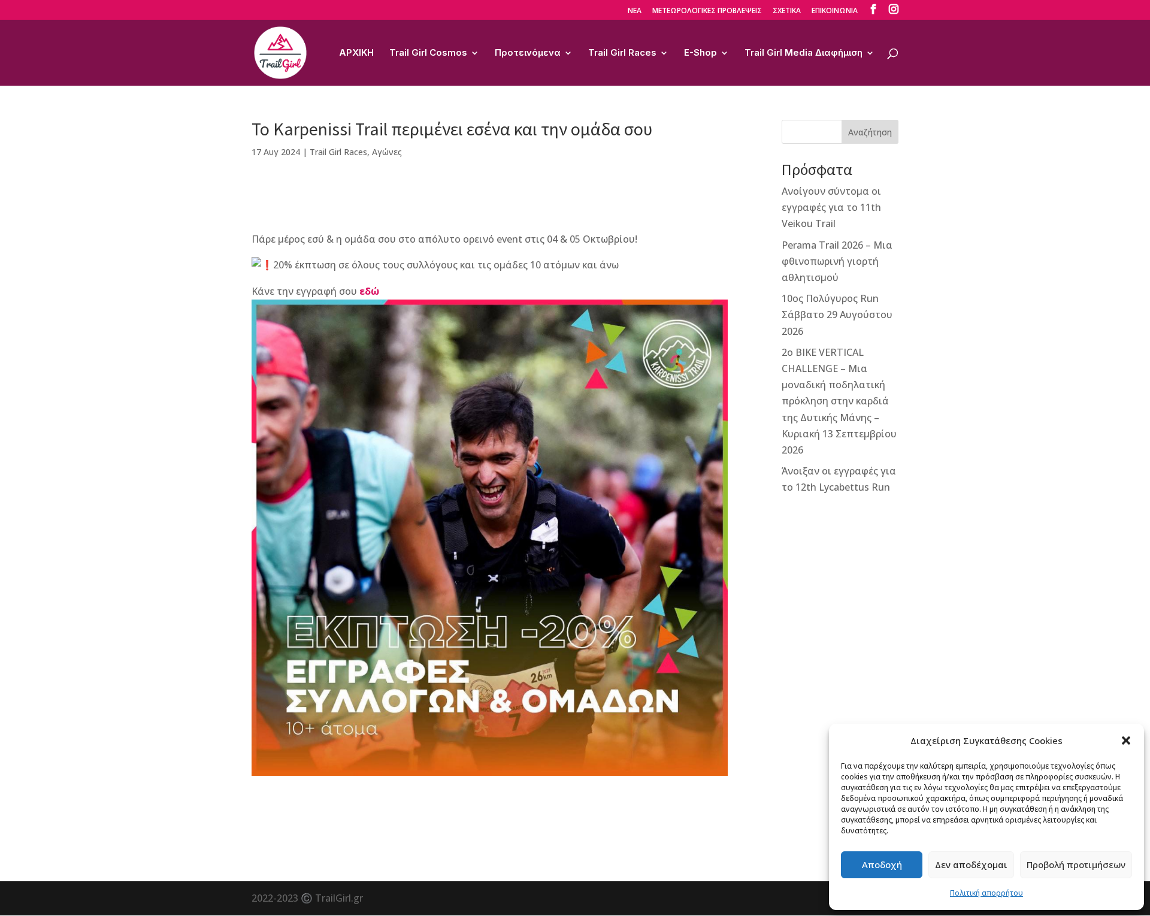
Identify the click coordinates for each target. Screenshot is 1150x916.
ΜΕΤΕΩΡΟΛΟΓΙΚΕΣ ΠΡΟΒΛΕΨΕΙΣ (707, 11)
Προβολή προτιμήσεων (1076, 864)
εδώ (369, 291)
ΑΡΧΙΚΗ (356, 53)
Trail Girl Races (622, 53)
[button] (1126, 740)
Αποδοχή (882, 864)
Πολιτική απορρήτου (986, 893)
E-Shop (700, 53)
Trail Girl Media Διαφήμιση (803, 53)
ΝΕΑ (634, 11)
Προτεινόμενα (528, 53)
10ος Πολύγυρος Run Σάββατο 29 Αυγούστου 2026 (837, 314)
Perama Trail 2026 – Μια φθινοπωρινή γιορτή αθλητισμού (837, 261)
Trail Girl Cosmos (428, 53)
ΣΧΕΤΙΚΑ (787, 11)
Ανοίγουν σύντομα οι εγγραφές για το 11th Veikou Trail (831, 207)
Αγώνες (387, 152)
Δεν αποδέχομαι (971, 864)
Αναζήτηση (870, 132)
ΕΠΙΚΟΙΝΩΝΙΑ (835, 11)
